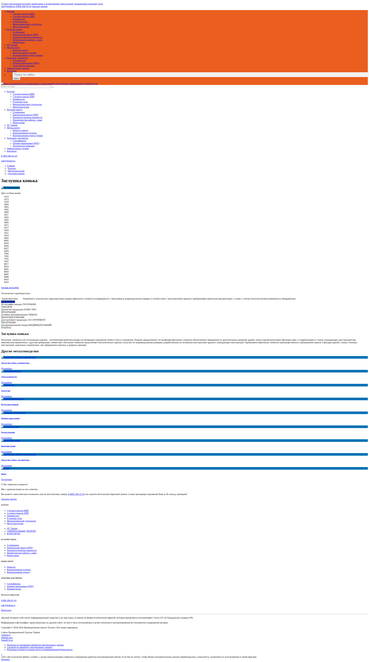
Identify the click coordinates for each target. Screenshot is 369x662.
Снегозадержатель (9, 377)
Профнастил (19, 19)
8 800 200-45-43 (8, 600)
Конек (3, 474)
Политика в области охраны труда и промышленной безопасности (40, 649)
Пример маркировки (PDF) (26, 63)
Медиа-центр (13, 47)
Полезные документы (17, 58)
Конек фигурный (8, 446)
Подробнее (6, 368)
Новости (11, 567)
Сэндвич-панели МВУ (24, 14)
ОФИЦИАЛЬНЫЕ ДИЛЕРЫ (21, 531)
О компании (19, 32)
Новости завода (20, 50)
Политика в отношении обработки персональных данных (35, 645)
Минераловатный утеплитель (27, 24)
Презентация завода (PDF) (26, 34)
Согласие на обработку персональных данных (29, 647)
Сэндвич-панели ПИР (23, 16)
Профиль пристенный (10, 418)
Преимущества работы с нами (27, 40)
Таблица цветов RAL (10, 288)
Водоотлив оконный (9, 404)
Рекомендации (14, 589)
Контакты (12, 71)
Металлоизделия (21, 27)
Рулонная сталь (20, 21)
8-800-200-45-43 (23, 6)
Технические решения (23, 66)
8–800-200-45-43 (9, 156)
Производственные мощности (27, 37)
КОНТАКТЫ (13, 533)
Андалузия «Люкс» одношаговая (15, 363)
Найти (16, 78)
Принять (5, 659)
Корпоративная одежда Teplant (28, 55)
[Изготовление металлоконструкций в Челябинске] (52, 4)
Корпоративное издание (24, 53)
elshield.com (7, 637)
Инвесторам (19, 42)
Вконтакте (6, 610)
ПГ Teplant (12, 45)
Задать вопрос (8, 301)
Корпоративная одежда (18, 572)
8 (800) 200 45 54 (76, 494)
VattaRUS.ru (7, 640)
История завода (14, 29)
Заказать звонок (40, 6)
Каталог (11, 11)
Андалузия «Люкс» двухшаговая (15, 460)
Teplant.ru (5, 635)
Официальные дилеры (18, 68)
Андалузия (5, 391)
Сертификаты (19, 60)
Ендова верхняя (8, 432)
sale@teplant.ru (8, 6)
